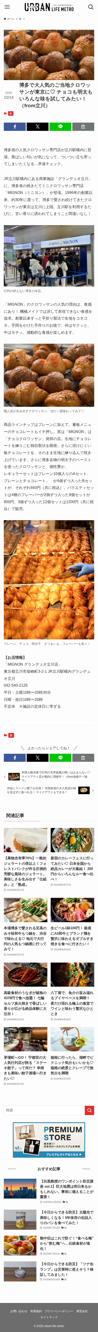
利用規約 (36, 1311)
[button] (15, 127)
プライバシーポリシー (59, 1311)
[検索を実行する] (89, 1110)
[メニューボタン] (7, 7)
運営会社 (82, 1311)
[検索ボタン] (91, 7)
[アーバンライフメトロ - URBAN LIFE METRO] (49, 7)
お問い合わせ (18, 1311)
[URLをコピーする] (83, 127)
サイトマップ (49, 1317)
